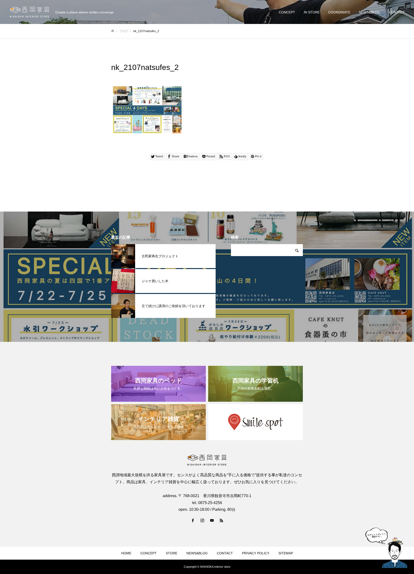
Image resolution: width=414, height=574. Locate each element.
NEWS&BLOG (369, 12)
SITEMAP (285, 553)
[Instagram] (202, 520)
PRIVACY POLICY (255, 553)
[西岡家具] (29, 12)
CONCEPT (287, 12)
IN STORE (312, 12)
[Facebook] (192, 520)
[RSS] (221, 520)
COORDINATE (339, 12)
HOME (126, 553)
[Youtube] (211, 520)
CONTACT (397, 12)
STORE (171, 553)
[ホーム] (112, 31)
